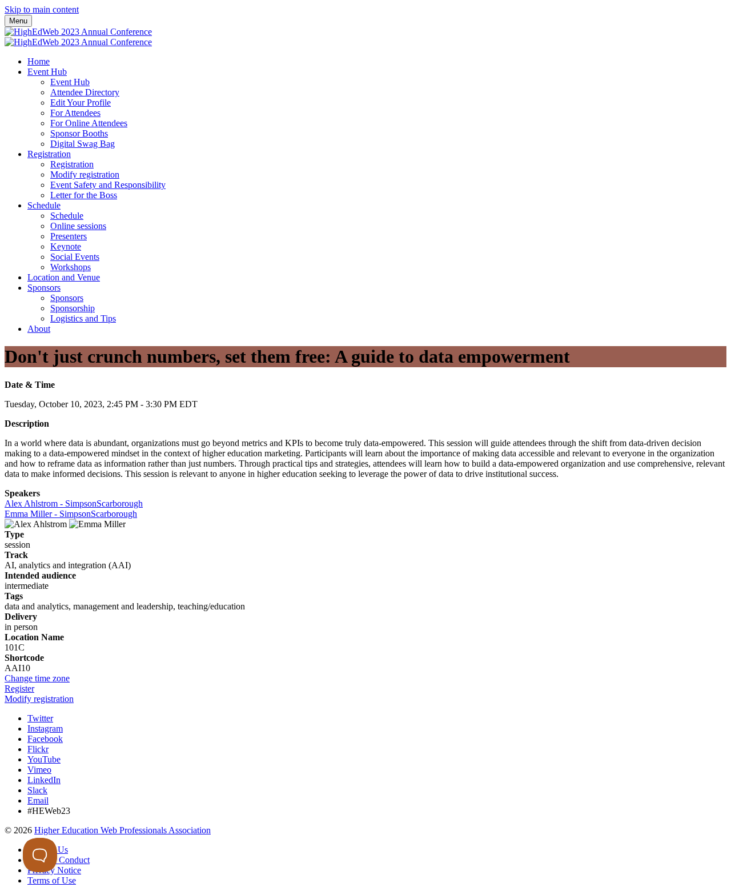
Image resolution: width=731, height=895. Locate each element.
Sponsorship (72, 308)
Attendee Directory (84, 92)
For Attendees (75, 113)
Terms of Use (51, 880)
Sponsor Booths (79, 133)
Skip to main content (42, 9)
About (38, 329)
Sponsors (44, 287)
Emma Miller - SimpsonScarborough (71, 514)
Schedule (44, 205)
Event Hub (47, 72)
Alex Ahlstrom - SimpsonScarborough (74, 503)
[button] (37, 678)
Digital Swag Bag (82, 144)
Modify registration (84, 174)
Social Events (74, 257)
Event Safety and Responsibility (108, 185)
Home (38, 61)
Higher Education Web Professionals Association (122, 830)
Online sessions (78, 226)
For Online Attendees (88, 123)
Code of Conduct (58, 860)
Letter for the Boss (83, 195)
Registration (49, 154)
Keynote (65, 246)
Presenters (68, 236)
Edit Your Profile (80, 102)
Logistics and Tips (83, 318)
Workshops (70, 267)
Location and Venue (63, 277)
